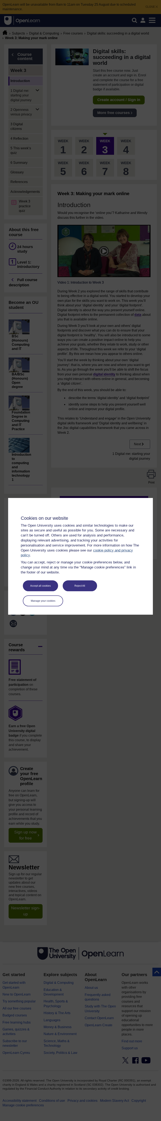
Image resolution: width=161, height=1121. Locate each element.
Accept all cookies (40, 585)
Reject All (79, 585)
